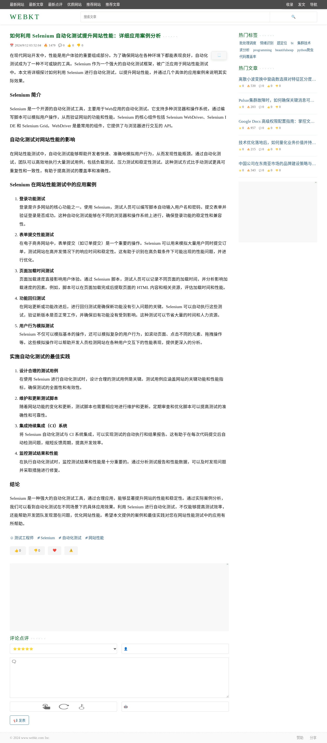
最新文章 (36, 4)
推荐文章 (113, 4)
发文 (301, 4)
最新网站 (17, 4)
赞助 (300, 738)
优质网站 (74, 4)
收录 (289, 4)
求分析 (244, 50)
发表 (22, 720)
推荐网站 (93, 4)
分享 (313, 738)
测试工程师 (24, 538)
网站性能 (96, 538)
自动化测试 (71, 538)
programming (262, 50)
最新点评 (55, 4)
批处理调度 (247, 43)
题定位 (282, 43)
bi (292, 43)
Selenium (48, 538)
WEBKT (25, 17)
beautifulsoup (284, 50)
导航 (313, 4)
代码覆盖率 (247, 57)
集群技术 (304, 43)
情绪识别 (266, 43)
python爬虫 (305, 50)
